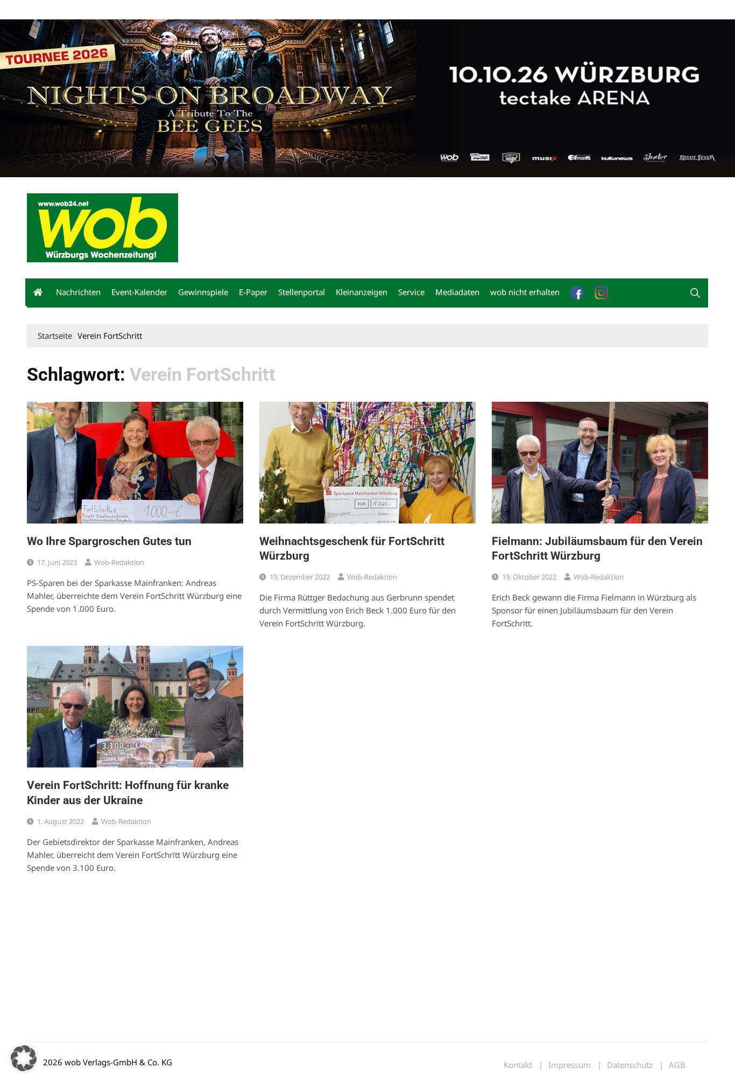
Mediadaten (46, 9)
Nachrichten (78, 292)
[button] (695, 293)
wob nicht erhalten (101, 9)
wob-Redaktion (119, 562)
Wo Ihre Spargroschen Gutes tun (109, 541)
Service (411, 292)
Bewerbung (228, 9)
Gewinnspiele (203, 292)
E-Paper (253, 292)
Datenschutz (630, 1065)
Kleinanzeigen (361, 292)
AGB (677, 1065)
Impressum (186, 9)
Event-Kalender (139, 292)
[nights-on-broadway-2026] (367, 97)
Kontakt (149, 9)
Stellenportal (301, 292)
